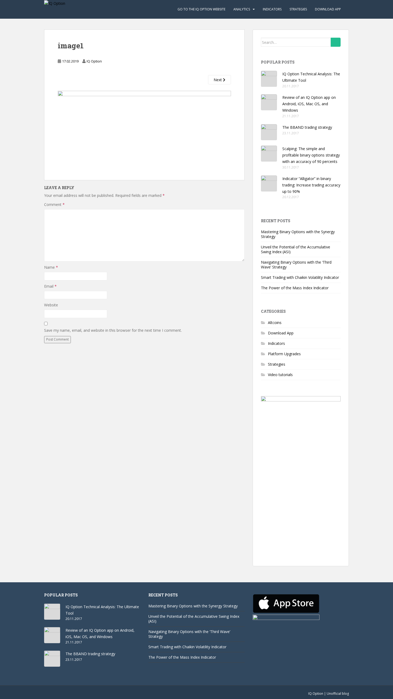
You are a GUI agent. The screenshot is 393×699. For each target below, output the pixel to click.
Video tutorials (280, 374)
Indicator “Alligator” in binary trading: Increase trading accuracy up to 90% (311, 185)
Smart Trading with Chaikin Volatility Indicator (300, 277)
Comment (54, 204)
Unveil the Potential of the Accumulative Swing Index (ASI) (295, 249)
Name (51, 267)
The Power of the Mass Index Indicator (295, 287)
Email (50, 286)
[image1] (144, 128)
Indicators (272, 9)
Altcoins (275, 322)
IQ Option (94, 61)
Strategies (298, 9)
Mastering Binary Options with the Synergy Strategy (298, 234)
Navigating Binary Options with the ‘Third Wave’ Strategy (296, 265)
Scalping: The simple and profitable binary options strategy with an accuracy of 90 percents (311, 155)
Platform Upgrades (284, 353)
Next (218, 79)
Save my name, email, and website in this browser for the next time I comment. (113, 330)
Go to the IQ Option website (201, 9)
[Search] (336, 42)
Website (51, 304)
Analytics (241, 9)
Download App (328, 9)
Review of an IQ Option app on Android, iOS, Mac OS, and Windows (309, 104)
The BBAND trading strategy (307, 127)
